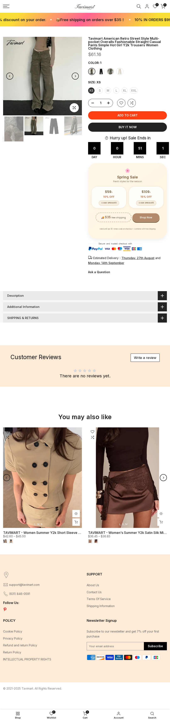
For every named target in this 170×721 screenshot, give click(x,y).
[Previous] (9, 76)
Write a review (145, 358)
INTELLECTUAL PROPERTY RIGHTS (27, 659)
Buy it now (128, 127)
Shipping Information (101, 606)
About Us (93, 585)
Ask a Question (99, 272)
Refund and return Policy (20, 645)
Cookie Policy (12, 631)
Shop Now (146, 217)
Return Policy (12, 652)
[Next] (75, 76)
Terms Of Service (99, 599)
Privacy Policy (12, 638)
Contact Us (94, 592)
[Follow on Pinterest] (5, 609)
